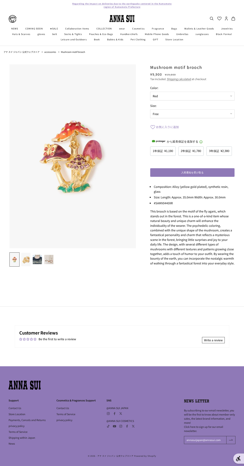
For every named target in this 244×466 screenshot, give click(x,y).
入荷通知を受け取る (192, 172)
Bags (174, 28)
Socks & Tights (73, 34)
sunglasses (202, 34)
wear (122, 28)
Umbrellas (182, 34)
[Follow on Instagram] (108, 413)
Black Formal (224, 34)
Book (97, 39)
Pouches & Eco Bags (101, 34)
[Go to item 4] (49, 259)
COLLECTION (104, 28)
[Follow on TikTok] (108, 426)
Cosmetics (138, 28)
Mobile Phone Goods (157, 34)
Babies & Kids (115, 39)
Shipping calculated (179, 79)
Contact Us (15, 408)
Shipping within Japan (22, 437)
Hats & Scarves (21, 34)
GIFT (155, 39)
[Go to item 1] (14, 259)
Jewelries (227, 28)
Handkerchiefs (129, 34)
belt (54, 34)
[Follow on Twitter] (121, 413)
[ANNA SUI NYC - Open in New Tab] (12, 19)
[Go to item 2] (26, 259)
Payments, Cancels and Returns (27, 420)
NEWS (14, 28)
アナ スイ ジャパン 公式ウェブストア (21, 51)
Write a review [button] (213, 340)
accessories (50, 51)
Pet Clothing (138, 39)
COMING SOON (34, 28)
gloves (41, 34)
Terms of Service (18, 432)
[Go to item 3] (37, 259)
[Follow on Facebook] (114, 413)
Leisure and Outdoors (74, 39)
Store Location (174, 39)
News (12, 443)
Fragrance (158, 28)
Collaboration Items (77, 28)
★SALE (54, 28)
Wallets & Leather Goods (199, 28)
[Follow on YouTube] (114, 426)
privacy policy (16, 426)
